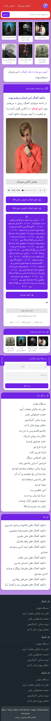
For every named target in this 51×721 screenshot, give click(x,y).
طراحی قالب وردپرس (28, 717)
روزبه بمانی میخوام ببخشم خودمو (29, 468)
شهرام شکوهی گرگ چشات (32, 501)
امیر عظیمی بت (38, 490)
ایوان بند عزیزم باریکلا (35, 506)
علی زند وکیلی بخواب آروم (33, 409)
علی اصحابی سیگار (36, 458)
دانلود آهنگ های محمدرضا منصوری (27, 531)
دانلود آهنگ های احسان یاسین (30, 563)
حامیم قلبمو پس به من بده (32, 431)
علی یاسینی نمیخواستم (34, 479)
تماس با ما (9, 6)
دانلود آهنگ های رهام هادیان (31, 541)
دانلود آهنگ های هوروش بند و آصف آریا (25, 585)
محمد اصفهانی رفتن (35, 414)
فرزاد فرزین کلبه (38, 452)
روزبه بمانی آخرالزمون (35, 420)
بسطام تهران (39, 404)
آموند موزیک (23, 6)
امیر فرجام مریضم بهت (35, 88)
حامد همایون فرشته (36, 441)
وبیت (17, 717)
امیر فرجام (37, 109)
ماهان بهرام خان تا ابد (35, 425)
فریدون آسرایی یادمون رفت (32, 463)
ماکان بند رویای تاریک (34, 436)
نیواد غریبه (40, 485)
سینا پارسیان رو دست (35, 495)
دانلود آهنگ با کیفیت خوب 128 (25, 208)
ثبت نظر (27, 385)
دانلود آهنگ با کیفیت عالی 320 (25, 199)
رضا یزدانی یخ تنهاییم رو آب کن (30, 474)
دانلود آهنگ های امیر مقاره (32, 558)
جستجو (5, 14)
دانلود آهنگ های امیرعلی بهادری (29, 579)
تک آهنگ (26, 72)
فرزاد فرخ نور (39, 447)
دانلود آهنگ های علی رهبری (31, 536)
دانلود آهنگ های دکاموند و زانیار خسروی (25, 525)
